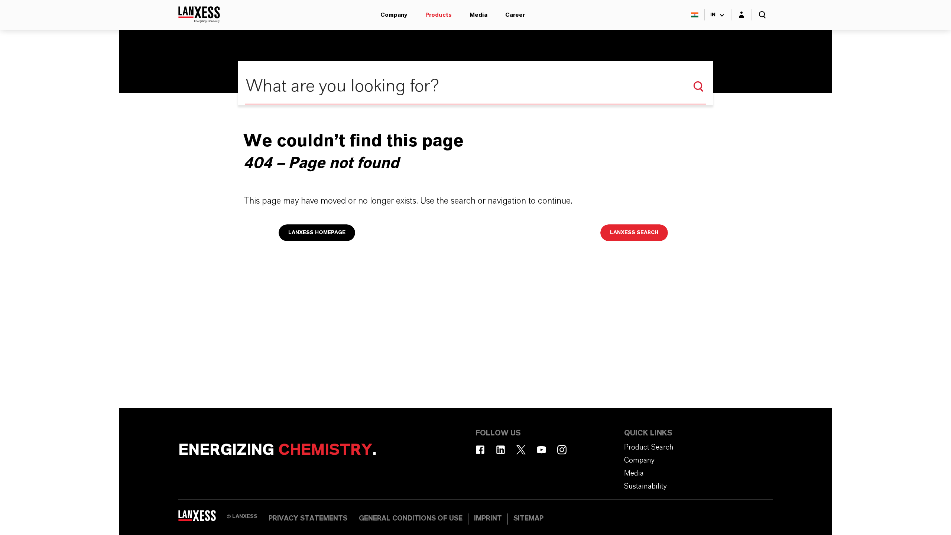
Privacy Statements (308, 518)
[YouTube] (541, 449)
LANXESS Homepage (316, 232)
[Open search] (762, 15)
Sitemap (528, 518)
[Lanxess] (202, 518)
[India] (694, 15)
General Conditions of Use (410, 518)
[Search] (698, 86)
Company (394, 15)
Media (478, 15)
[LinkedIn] (500, 449)
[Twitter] (521, 449)
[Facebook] (480, 449)
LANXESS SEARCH (634, 232)
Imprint (488, 518)
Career (515, 15)
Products (438, 15)
